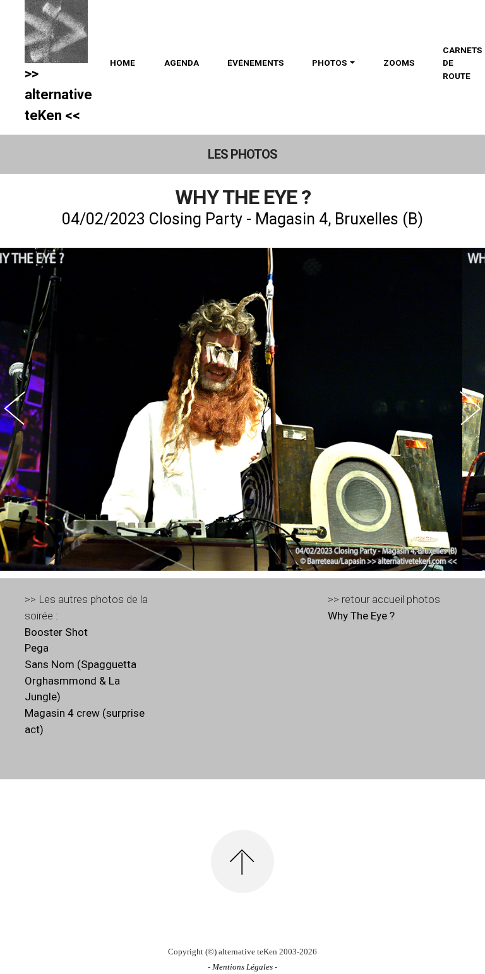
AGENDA (181, 63)
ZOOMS (398, 63)
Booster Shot (56, 632)
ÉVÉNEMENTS (255, 63)
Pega (37, 648)
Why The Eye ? (361, 615)
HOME (122, 63)
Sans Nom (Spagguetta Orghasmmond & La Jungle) (80, 680)
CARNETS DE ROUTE (462, 63)
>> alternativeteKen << (58, 94)
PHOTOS (329, 63)
